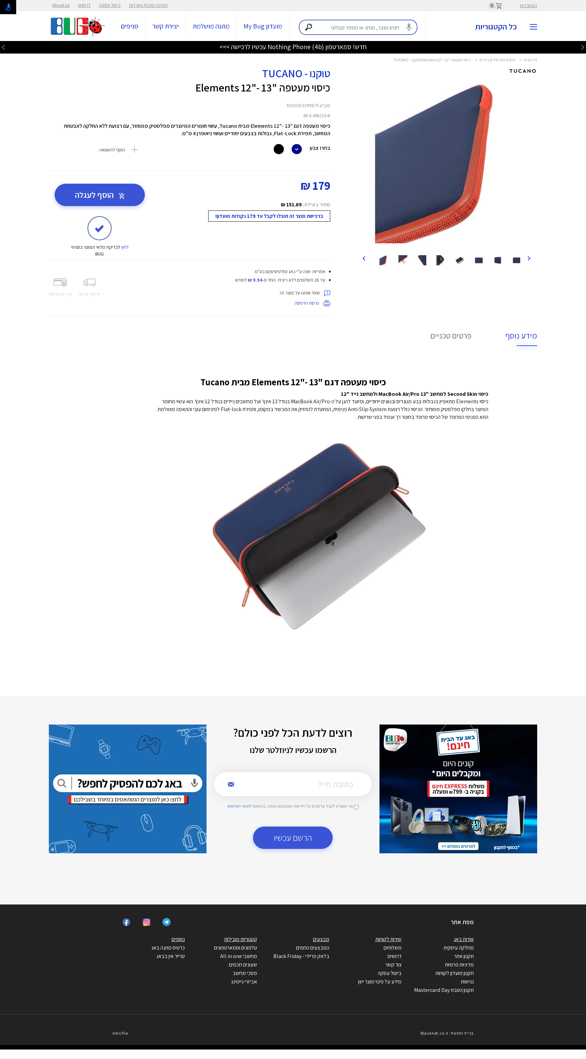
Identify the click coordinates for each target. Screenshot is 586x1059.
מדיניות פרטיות (459, 964)
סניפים (129, 26)
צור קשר (393, 964)
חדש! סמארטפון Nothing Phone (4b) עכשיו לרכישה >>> (293, 46)
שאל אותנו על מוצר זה (300, 293)
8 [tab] (459, 241)
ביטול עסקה (109, 5)
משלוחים (393, 947)
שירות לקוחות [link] (388, 939)
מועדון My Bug (262, 26)
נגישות (467, 981)
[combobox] (358, 27)
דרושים (84, 5)
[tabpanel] (446, 161)
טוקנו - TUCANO (296, 73)
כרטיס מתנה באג (168, 947)
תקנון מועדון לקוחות (454, 973)
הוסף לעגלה (95, 194)
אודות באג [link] (464, 939)
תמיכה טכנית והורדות (148, 5)
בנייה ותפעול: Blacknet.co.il (447, 1033)
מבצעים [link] (321, 939)
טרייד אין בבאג (170, 956)
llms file (120, 1033)
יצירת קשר (165, 26)
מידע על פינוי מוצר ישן (380, 981)
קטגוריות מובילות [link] (240, 939)
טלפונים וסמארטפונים (235, 947)
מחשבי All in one (238, 956)
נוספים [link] (178, 939)
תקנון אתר (464, 956)
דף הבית (530, 59)
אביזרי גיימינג (244, 981)
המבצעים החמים (312, 947)
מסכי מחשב (245, 973)
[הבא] (363, 257)
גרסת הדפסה (307, 303)
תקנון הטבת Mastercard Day (444, 990)
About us (61, 5)
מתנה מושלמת (211, 26)
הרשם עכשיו (293, 837)
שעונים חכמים (243, 964)
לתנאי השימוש (240, 806)
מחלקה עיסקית (459, 947)
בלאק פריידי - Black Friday (301, 956)
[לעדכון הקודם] (582, 47)
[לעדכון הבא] (3, 47)
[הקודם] (528, 257)
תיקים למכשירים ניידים (497, 59)
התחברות (528, 5)
